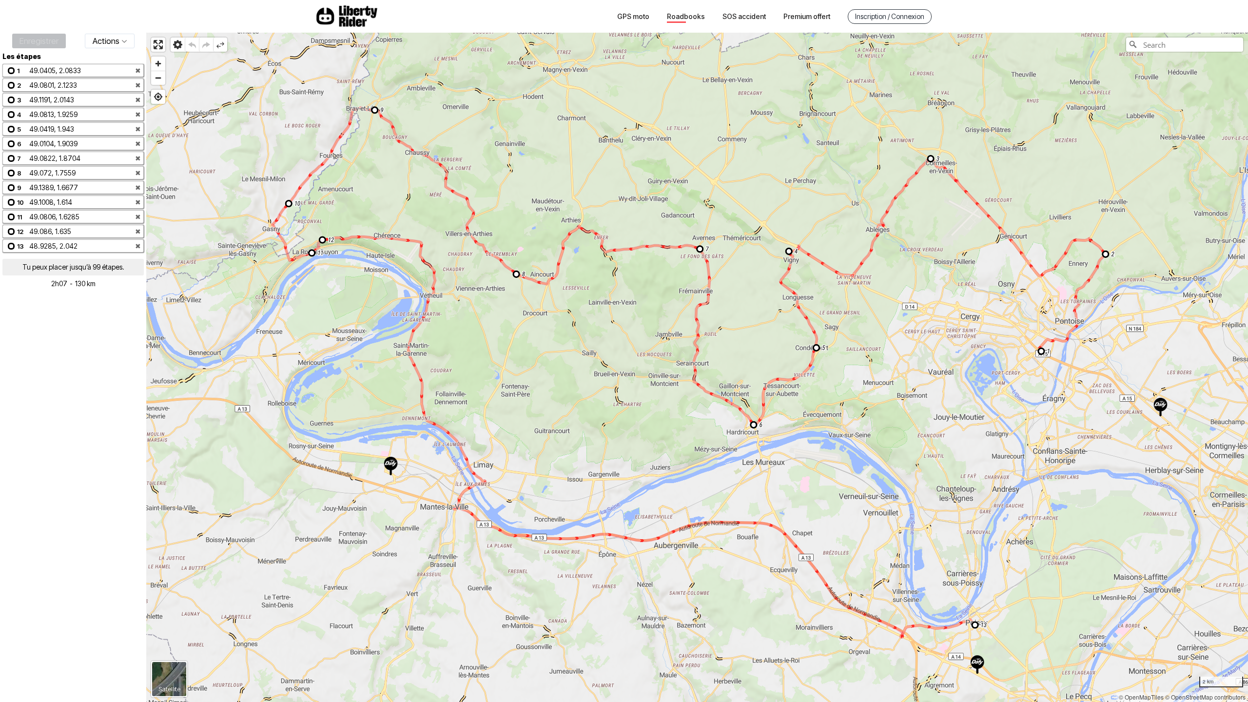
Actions (106, 41)
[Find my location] (158, 97)
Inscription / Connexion (889, 16)
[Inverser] (220, 45)
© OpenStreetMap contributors (1205, 697)
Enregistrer (39, 41)
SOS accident (744, 16)
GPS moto (633, 16)
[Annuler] (192, 45)
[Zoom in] (158, 64)
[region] (697, 367)
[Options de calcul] (178, 45)
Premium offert (806, 16)
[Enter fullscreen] (158, 45)
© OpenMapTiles (1141, 697)
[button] (73, 70)
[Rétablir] (206, 45)
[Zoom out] (158, 78)
